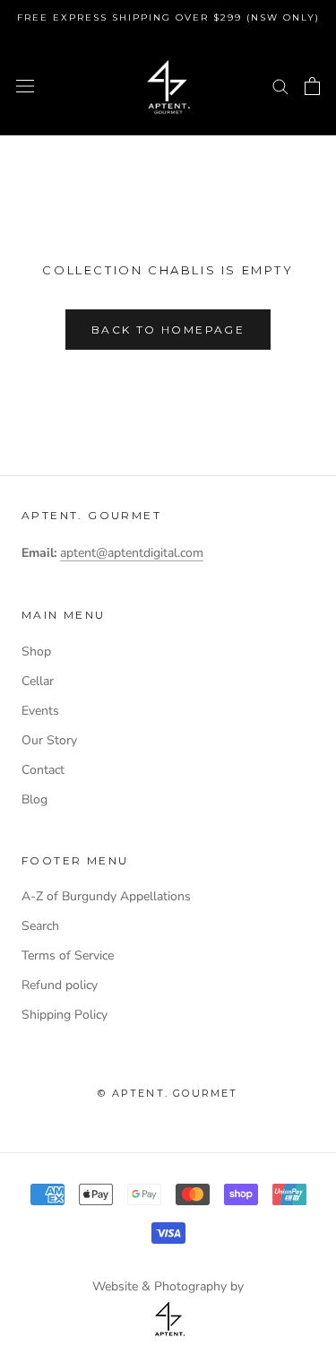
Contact (43, 769)
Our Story (49, 740)
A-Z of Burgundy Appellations (106, 896)
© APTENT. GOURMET (167, 1093)
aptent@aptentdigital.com (131, 552)
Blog (34, 799)
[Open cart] (312, 86)
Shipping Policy (65, 1014)
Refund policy (60, 985)
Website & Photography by (168, 1286)
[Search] (280, 85)
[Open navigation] (25, 85)
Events (40, 710)
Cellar (38, 681)
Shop (36, 651)
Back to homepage (168, 329)
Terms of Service (68, 955)
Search (40, 925)
